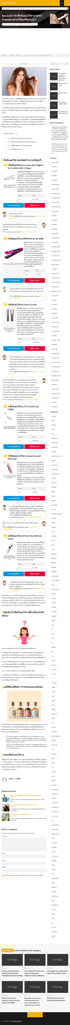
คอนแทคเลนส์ (55, 474)
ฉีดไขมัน (54, 487)
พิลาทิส (53, 647)
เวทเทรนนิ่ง (55, 856)
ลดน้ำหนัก (54, 714)
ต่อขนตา (54, 527)
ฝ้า (52, 642)
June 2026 (54, 171)
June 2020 (54, 384)
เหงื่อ (53, 865)
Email (3, 860)
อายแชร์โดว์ (55, 803)
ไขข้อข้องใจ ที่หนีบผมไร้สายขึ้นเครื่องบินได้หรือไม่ (22, 142)
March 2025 (55, 233)
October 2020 (55, 371)
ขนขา (53, 429)
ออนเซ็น (54, 798)
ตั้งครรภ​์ (54, 522)
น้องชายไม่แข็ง (56, 580)
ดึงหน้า (53, 496)
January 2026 (55, 189)
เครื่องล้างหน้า (55, 829)
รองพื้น (53, 687)
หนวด (53, 776)
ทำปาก (53, 549)
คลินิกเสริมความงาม (57, 456)
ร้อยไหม (54, 709)
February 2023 (55, 322)
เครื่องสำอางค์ (55, 834)
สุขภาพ (53, 771)
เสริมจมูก (54, 860)
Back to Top (35, 1015)
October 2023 (55, 286)
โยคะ (53, 900)
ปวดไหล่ (54, 607)
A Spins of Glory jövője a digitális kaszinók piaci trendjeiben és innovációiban (12, 973)
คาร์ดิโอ (54, 478)
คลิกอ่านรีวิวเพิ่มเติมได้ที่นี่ (29, 232)
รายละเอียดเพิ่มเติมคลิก (14, 205)
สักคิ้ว (53, 758)
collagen (54, 416)
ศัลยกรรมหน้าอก (56, 736)
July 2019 (54, 402)
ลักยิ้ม (53, 718)
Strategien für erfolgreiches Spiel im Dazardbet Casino (57, 972)
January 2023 (55, 326)
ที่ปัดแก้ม (54, 558)
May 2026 (54, 175)
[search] (67, 8)
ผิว (52, 629)
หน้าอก (53, 780)
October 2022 (55, 331)
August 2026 (55, 162)
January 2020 (55, 389)
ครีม (53, 434)
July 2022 (54, 335)
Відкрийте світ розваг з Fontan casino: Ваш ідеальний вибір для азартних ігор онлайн (33, 1001)
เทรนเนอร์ (54, 843)
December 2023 (56, 278)
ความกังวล (54, 465)
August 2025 (55, 211)
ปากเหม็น (54, 611)
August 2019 (55, 398)
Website (4, 867)
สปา (53, 749)
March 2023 (55, 318)
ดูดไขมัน (54, 500)
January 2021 (55, 358)
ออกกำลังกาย (55, 794)
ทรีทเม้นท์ (54, 536)
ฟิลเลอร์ (54, 665)
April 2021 (54, 344)
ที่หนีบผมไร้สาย (32, 24)
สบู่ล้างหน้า (55, 745)
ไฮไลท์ (53, 936)
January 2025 (55, 242)
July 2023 (54, 300)
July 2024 (54, 269)
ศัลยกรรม (54, 731)
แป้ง (53, 874)
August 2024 (55, 264)
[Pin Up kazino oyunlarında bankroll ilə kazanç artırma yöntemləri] (54, 76)
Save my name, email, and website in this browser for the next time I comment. (22, 875)
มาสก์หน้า (54, 669)
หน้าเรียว (54, 785)
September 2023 (56, 291)
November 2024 (56, 251)
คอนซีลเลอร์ (55, 469)
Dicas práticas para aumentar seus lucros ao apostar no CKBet (11, 1000)
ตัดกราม (54, 509)
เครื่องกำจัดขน (55, 825)
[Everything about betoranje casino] (54, 115)
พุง (52, 651)
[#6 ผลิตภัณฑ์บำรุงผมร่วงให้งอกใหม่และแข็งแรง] (5, 807)
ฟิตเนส (53, 660)
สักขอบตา (54, 754)
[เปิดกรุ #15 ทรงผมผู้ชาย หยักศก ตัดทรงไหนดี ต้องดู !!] (5, 798)
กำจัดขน (54, 425)
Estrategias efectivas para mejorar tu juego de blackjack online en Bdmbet (34, 973)
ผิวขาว (53, 634)
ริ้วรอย (53, 705)
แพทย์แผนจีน (55, 878)
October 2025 (55, 202)
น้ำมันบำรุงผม (55, 589)
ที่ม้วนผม (54, 562)
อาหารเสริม (55, 816)
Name (4, 853)
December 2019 (56, 393)
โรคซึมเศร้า (55, 905)
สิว (52, 767)
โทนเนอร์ (54, 887)
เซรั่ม (53, 838)
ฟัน (52, 656)
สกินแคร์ (54, 740)
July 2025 (54, 215)
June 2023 (54, 304)
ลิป (52, 723)
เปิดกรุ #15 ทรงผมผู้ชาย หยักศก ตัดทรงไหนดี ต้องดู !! (25, 795)
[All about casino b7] (54, 96)
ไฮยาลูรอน (54, 931)
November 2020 (56, 366)
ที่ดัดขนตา (54, 554)
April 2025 (54, 229)
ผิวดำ (53, 638)
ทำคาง (53, 540)
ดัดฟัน (53, 491)
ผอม (53, 625)
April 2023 (54, 313)
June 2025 (54, 220)
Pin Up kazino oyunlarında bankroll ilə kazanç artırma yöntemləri (62, 77)
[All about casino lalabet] (54, 86)
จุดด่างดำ (54, 482)
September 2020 (56, 375)
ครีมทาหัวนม (55, 442)
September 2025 (56, 206)
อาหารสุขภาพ (55, 811)
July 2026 (54, 166)
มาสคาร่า (54, 674)
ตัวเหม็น (54, 518)
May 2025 (54, 224)
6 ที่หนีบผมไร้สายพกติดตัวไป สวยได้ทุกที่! (20, 138)
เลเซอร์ (53, 851)
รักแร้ (53, 696)
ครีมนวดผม (55, 447)
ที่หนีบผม (27, 24)
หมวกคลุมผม (55, 789)
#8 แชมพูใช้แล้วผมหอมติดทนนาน (20, 814)
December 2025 (56, 193)
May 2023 (54, 309)
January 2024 (55, 273)
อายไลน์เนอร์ (55, 807)
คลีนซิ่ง (53, 460)
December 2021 (56, 340)
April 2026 (54, 180)
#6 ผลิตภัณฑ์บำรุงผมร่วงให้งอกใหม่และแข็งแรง (24, 805)
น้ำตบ (53, 585)
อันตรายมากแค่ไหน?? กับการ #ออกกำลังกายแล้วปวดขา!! (60, 151)
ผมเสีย (53, 620)
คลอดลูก (54, 451)
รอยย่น (53, 691)
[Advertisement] (35, 41)
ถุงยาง (53, 531)
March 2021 (55, 349)
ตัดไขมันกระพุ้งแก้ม (57, 514)
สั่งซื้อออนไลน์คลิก (34, 205)
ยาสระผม (54, 683)
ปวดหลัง (54, 602)
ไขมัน (53, 918)
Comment (4, 836)
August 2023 (55, 295)
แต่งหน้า (54, 869)
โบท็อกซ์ (54, 891)
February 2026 (55, 184)
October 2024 (55, 255)
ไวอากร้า (54, 927)
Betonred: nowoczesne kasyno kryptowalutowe (56, 999)
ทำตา (53, 545)
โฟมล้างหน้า (55, 896)
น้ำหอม (53, 594)
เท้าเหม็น (54, 847)
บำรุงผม (54, 598)
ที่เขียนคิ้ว (54, 571)
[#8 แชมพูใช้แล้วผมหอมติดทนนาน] (5, 817)
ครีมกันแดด (55, 438)
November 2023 (56, 282)
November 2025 (56, 198)
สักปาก (53, 763)
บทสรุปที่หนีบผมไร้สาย (15, 149)
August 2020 (55, 380)
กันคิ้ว (53, 420)
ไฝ (52, 923)
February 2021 (55, 353)
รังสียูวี (53, 700)
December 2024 (56, 246)
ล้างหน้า (54, 727)
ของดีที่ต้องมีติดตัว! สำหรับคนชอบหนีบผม (20, 145)
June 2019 (54, 406)
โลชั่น (53, 914)
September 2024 (56, 260)
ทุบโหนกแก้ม (55, 576)
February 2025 (55, 238)
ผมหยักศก (54, 616)
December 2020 (56, 362)
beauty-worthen (16, 1021)
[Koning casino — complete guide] (54, 105)
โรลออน (54, 909)
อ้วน (53, 820)
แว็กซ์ (53, 883)
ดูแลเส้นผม (13, 24)
